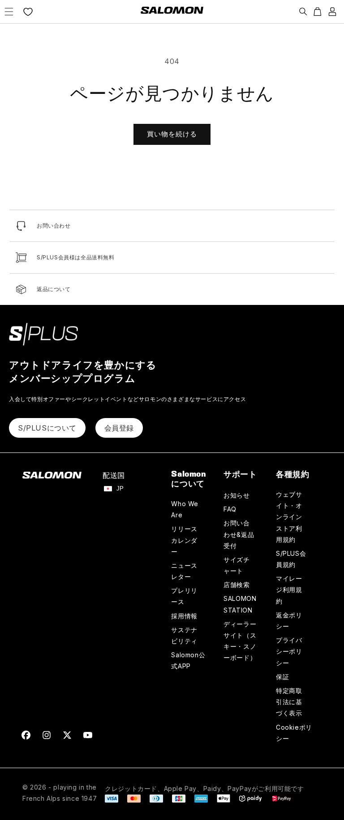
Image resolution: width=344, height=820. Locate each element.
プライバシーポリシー (289, 651)
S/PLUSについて (47, 427)
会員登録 (119, 427)
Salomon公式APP (188, 660)
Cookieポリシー (294, 732)
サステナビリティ (184, 635)
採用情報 (184, 616)
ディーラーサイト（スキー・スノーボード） (240, 641)
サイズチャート (236, 565)
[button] (9, 11)
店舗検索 (236, 584)
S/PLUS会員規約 (291, 558)
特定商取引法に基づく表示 (289, 702)
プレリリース (184, 596)
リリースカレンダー (184, 540)
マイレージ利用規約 (289, 589)
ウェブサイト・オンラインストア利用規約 (289, 516)
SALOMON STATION (240, 604)
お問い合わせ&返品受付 (239, 534)
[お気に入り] (28, 12)
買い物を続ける (172, 134)
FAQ (230, 509)
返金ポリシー (289, 620)
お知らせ (236, 495)
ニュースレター (184, 571)
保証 (282, 677)
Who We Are (184, 509)
